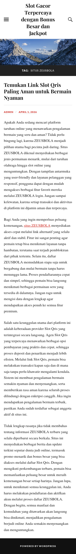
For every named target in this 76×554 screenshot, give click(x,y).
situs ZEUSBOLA (37, 225)
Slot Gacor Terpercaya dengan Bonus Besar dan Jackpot (38, 19)
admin (8, 111)
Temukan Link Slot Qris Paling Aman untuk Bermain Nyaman (37, 91)
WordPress (47, 546)
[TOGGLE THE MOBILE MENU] (6, 19)
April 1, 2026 (28, 111)
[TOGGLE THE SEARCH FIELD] (69, 19)
